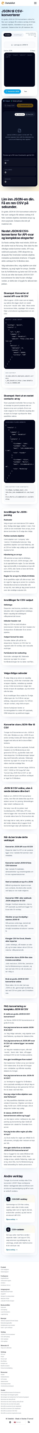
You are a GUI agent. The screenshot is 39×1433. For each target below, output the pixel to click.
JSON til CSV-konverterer (8, 1334)
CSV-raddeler (4, 1339)
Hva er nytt (4, 1359)
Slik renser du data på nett (8, 1399)
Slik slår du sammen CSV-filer (9, 1411)
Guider (2, 1374)
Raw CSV (30, 114)
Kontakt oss (4, 1363)
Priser (2, 1356)
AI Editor (3, 1283)
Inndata (7, 35)
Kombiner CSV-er (5, 1285)
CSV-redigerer (5, 1269)
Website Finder (5, 1298)
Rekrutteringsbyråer (6, 1323)
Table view (21, 114)
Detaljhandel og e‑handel (8, 1325)
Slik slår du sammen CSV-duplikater (11, 1408)
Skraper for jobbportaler (7, 1296)
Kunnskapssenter (6, 1383)
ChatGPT (3, 1294)
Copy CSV (10, 105)
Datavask (3, 1307)
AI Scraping (4, 1309)
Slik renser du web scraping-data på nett (12, 1401)
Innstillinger (18, 35)
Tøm (25, 91)
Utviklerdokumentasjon (7, 1386)
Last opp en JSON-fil (21, 45)
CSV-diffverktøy (5, 1336)
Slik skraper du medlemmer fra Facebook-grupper (15, 1397)
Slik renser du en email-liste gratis (10, 1404)
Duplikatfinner (5, 1278)
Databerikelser (5, 1377)
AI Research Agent (6, 1280)
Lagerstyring (4, 1314)
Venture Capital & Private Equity (9, 1320)
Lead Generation (5, 1312)
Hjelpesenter (4, 1381)
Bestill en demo (5, 1365)
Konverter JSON (13, 91)
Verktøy (3, 1332)
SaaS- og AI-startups (6, 1327)
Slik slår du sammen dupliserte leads (11, 1413)
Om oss (3, 1354)
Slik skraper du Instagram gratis (9, 1394)
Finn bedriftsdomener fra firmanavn (10, 1392)
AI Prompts (4, 1379)
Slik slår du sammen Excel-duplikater (11, 1406)
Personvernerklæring (6, 1368)
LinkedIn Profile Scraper (7, 1301)
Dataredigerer (5, 1272)
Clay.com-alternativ (6, 1348)
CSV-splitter (4, 1341)
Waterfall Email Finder (7, 1291)
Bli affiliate (4, 1361)
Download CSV (26, 105)
